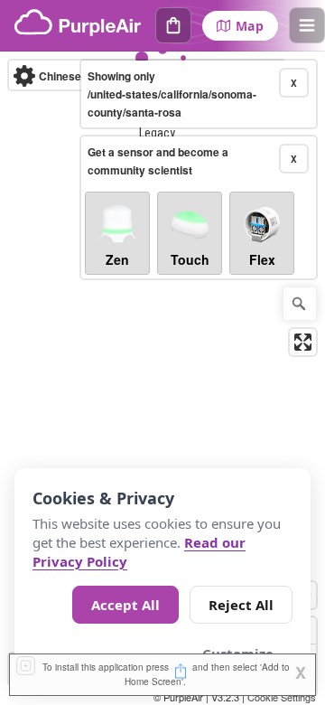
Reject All (241, 605)
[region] (162, 378)
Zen (117, 259)
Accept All (125, 605)
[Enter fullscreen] (303, 342)
